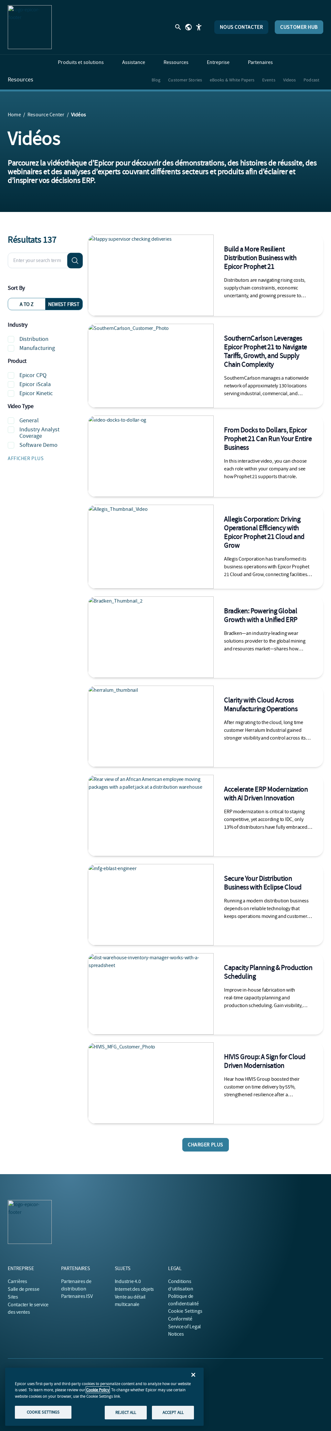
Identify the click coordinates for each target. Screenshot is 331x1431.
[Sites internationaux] (188, 27)
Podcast (311, 80)
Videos (289, 80)
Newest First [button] (63, 304)
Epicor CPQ (33, 375)
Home (14, 114)
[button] (45, 458)
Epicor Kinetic (36, 393)
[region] (104, 1397)
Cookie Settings (185, 1311)
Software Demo (38, 445)
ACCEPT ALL (173, 1412)
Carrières (17, 1281)
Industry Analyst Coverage (39, 433)
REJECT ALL (125, 1412)
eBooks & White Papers (232, 80)
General (29, 420)
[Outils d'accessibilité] (199, 27)
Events (268, 80)
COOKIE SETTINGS (43, 1412)
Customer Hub (299, 27)
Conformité (180, 1319)
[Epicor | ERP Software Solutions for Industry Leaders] (30, 27)
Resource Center (46, 114)
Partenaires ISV (76, 1296)
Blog (156, 80)
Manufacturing (37, 348)
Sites (13, 1297)
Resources (20, 79)
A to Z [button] (27, 304)
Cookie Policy (97, 1390)
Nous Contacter (241, 27)
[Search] (75, 260)
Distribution (33, 339)
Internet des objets (134, 1289)
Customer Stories (185, 80)
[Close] (193, 1375)
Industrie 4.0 (128, 1281)
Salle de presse (23, 1289)
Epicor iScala (35, 384)
